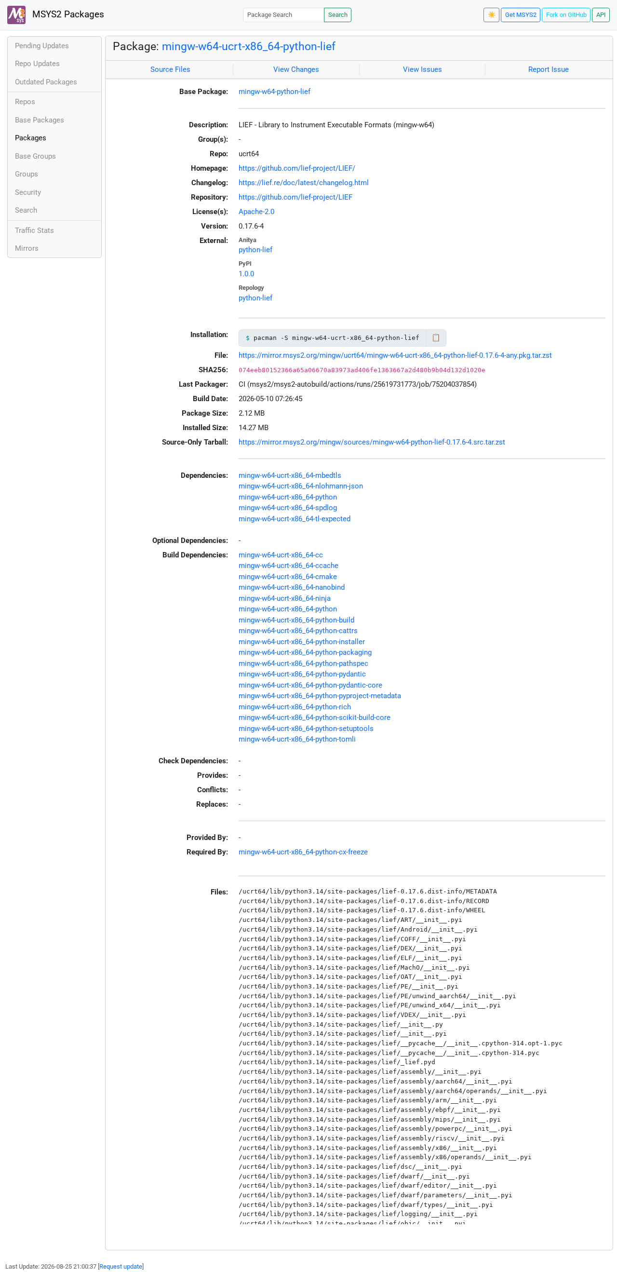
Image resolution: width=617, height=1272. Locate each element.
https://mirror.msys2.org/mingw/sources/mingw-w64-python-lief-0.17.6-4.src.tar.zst (372, 442)
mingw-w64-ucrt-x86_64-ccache (288, 565)
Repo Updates (37, 63)
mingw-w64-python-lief (274, 91)
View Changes (296, 69)
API (601, 14)
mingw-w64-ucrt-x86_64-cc (281, 555)
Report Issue (548, 69)
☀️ (492, 14)
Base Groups (35, 156)
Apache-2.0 (256, 211)
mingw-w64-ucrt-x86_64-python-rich (295, 707)
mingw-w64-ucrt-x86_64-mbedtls (290, 475)
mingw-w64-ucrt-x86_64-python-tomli (297, 739)
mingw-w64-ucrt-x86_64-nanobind (292, 587)
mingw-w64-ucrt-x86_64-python (288, 497)
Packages (30, 138)
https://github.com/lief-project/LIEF (295, 197)
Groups (26, 174)
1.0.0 (246, 274)
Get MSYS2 (521, 14)
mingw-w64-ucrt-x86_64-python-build (296, 620)
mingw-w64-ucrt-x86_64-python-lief (248, 46)
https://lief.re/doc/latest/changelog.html (304, 182)
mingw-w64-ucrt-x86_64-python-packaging (305, 652)
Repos (25, 101)
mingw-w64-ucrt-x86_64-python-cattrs (298, 630)
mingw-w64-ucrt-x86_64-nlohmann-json (301, 486)
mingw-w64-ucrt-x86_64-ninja (285, 598)
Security (28, 192)
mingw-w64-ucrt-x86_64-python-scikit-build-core (314, 717)
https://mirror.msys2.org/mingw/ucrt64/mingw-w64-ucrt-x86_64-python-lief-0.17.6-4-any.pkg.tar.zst (395, 355)
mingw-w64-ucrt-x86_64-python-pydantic (302, 674)
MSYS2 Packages (67, 14)
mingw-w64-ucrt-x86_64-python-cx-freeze (303, 852)
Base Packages (39, 120)
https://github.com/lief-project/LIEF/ (297, 168)
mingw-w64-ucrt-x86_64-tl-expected (294, 518)
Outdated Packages (46, 82)
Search (338, 14)
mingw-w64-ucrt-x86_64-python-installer (302, 641)
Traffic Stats (34, 230)
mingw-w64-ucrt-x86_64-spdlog (288, 507)
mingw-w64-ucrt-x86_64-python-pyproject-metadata (320, 695)
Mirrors (27, 248)
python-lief (255, 249)
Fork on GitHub (566, 14)
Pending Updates (42, 45)
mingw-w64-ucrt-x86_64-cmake (288, 576)
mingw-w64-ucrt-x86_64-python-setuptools (306, 728)
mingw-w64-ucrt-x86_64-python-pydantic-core (310, 685)
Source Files (170, 69)
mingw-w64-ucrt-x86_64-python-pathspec (303, 663)
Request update (120, 1266)
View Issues (422, 69)
